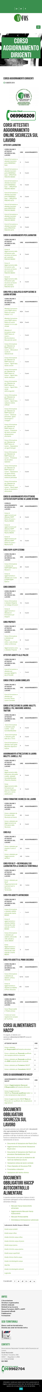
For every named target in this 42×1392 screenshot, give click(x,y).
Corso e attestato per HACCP (17, 1065)
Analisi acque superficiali (12, 1253)
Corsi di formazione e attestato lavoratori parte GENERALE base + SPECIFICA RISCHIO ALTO (11, 196)
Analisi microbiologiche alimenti (14, 1269)
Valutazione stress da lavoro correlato (20, 1163)
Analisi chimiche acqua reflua (13, 1237)
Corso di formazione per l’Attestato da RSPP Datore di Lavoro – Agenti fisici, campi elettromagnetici (11, 386)
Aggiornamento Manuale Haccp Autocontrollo (22, 1212)
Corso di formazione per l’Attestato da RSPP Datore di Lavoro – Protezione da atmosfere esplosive (10, 457)
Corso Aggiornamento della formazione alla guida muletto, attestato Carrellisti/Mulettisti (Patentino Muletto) (11, 775)
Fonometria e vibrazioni (15, 1169)
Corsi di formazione (10, 169)
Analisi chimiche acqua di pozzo (14, 1241)
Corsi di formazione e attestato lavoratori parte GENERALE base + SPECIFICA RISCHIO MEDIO (11, 185)
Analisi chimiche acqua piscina (13, 1249)
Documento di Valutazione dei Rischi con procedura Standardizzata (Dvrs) (21, 1153)
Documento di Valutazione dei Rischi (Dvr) (22, 1143)
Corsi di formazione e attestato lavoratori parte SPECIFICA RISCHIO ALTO (11, 227)
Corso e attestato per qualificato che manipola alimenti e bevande (17, 1054)
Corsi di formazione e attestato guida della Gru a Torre (10, 736)
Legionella (7, 1273)
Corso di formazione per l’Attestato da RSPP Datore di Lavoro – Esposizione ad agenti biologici (11, 444)
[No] (40, 1386)
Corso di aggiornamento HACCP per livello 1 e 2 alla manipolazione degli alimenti (18, 1093)
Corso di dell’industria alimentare (17, 1086)
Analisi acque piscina (10, 1245)
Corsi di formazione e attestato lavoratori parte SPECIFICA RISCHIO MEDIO (11, 217)
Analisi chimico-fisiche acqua (13, 1257)
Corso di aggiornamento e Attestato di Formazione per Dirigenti (9, 613)
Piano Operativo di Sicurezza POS (19, 1166)
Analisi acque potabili (10, 1229)
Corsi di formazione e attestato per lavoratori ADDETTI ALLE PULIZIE (11, 672)
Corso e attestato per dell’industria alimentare (17, 1048)
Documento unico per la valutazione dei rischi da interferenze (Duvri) (21, 1158)
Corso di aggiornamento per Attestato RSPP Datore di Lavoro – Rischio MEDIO (10, 529)
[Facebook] (25, 9)
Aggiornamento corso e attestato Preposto (11, 649)
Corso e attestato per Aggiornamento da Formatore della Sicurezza (11, 824)
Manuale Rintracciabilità (19, 1217)
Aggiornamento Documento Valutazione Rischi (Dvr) (21, 1147)
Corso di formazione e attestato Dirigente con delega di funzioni (11, 603)
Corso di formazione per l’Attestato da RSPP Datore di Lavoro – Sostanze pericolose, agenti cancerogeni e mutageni (10, 414)
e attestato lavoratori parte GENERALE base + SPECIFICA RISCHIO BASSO (11, 173)
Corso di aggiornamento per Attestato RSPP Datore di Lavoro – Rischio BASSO (10, 517)
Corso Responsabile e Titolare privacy (10, 1010)
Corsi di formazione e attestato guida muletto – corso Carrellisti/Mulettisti (10, 728)
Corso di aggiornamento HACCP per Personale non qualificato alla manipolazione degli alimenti (18, 1101)
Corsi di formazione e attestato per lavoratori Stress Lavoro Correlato (11, 697)
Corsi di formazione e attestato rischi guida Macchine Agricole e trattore (11, 745)
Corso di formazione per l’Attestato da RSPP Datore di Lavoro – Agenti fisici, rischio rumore (11, 361)
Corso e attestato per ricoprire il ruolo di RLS (11, 848)
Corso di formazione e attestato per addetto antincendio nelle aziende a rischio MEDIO (10, 937)
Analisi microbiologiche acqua (13, 1261)
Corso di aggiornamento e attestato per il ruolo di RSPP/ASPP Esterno (10, 578)
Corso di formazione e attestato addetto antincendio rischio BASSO (10, 912)
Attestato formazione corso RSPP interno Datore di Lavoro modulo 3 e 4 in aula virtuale (10, 322)
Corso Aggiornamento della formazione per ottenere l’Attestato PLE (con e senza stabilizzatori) (10, 789)
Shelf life (7, 1265)
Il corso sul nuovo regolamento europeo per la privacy (11, 1017)
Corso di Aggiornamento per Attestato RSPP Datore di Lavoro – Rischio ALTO (10, 540)
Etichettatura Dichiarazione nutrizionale (24, 1220)
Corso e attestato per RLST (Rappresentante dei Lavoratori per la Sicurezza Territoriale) (11, 885)
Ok (21, 1389)
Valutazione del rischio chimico (18, 1172)
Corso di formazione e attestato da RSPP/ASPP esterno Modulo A (10, 567)
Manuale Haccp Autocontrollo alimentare (21, 1207)
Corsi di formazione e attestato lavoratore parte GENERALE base (11, 162)
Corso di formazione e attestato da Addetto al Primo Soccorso (10, 977)
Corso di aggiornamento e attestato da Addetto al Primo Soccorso (10, 986)
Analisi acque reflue (10, 1233)
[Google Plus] (17, 9)
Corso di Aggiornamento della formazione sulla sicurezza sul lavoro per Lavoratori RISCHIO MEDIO (10, 268)
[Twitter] (21, 9)
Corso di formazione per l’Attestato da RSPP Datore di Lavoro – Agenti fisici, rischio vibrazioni (11, 373)
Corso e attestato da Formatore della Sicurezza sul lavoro (10, 815)
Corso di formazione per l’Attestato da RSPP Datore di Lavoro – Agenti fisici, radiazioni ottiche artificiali (11, 400)
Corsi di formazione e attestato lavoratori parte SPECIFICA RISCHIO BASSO (11, 207)
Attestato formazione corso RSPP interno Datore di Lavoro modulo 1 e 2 (10, 311)
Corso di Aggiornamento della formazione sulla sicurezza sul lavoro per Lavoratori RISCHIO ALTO (10, 282)
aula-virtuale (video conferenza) (10, 643)
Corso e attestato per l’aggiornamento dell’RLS (11, 856)
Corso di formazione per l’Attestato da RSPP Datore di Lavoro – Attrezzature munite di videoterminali (11, 349)
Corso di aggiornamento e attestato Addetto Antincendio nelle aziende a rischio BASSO (9, 924)
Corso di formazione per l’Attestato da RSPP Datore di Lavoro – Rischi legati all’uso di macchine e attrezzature (11, 486)
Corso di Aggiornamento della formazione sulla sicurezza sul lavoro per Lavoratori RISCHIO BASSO (10, 254)
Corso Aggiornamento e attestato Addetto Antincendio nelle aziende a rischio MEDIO (9, 949)
